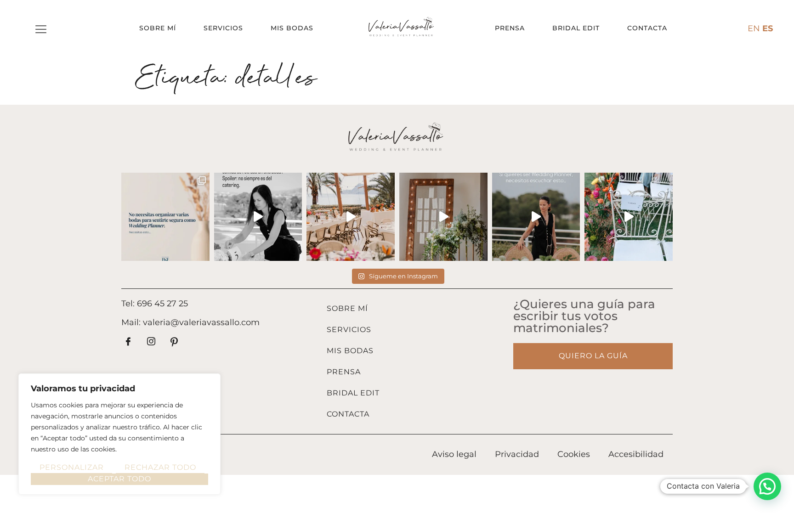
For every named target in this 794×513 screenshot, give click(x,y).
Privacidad (517, 454)
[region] (119, 434)
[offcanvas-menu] (41, 29)
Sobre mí (157, 28)
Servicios (223, 28)
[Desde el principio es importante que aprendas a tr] (165, 217)
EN (754, 28)
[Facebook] (128, 342)
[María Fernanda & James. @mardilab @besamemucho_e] (628, 217)
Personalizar (72, 467)
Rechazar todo (160, 467)
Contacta (647, 28)
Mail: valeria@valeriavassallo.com (190, 322)
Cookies (573, 454)
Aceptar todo (119, 478)
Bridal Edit (576, 28)
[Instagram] (151, 342)
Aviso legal (454, 454)
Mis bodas (292, 28)
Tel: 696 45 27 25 (154, 304)
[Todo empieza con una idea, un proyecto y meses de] (350, 217)
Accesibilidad (636, 454)
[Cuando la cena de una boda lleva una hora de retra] (258, 217)
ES (767, 28)
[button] (767, 486)
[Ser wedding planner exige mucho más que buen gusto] (536, 217)
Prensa (510, 28)
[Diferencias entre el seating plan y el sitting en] (443, 217)
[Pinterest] (174, 342)
